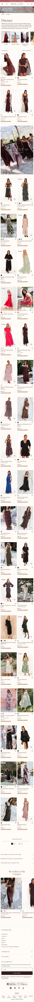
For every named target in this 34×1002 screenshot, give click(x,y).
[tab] (17, 872)
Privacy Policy (3, 996)
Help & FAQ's (4, 934)
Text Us (3, 938)
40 (19, 843)
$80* (23, 1)
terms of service (4, 978)
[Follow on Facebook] (11, 988)
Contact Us (4, 936)
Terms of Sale (20, 996)
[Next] (22, 844)
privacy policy (26, 976)
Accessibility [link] (4, 944)
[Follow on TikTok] (23, 988)
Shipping (3, 940)
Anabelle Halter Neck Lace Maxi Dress (10, 915)
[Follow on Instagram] (15, 988)
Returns (3, 942)
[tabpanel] (17, 900)
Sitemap (31, 996)
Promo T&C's (25, 996)
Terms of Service (14, 996)
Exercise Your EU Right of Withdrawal (10, 946)
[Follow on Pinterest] (19, 988)
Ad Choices (9, 996)
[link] (17, 9)
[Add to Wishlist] (15, 78)
